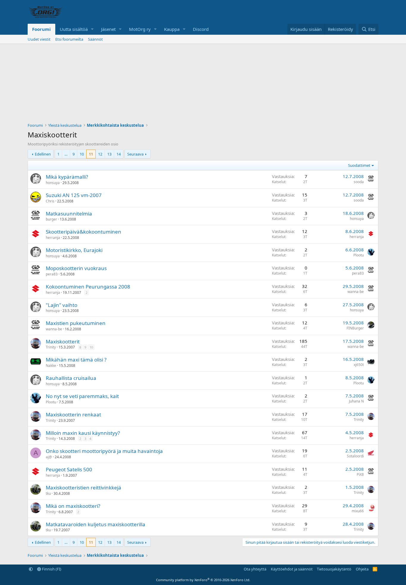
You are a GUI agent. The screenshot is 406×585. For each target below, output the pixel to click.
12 (100, 154)
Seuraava (135, 154)
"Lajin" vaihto (61, 305)
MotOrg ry (140, 29)
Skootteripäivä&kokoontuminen (83, 231)
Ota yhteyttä (255, 569)
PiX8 (360, 474)
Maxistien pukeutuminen (76, 323)
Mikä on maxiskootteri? (73, 505)
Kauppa (172, 29)
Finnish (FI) (51, 569)
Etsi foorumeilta (69, 39)
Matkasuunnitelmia (69, 213)
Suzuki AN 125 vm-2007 (74, 195)
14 (119, 154)
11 (91, 154)
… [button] (65, 154)
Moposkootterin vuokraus (76, 268)
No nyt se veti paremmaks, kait (82, 396)
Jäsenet (108, 29)
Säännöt (95, 39)
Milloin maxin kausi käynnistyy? (83, 432)
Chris (50, 201)
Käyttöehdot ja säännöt (292, 569)
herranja (53, 237)
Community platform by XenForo (203, 580)
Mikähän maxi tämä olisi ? (76, 359)
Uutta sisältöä (74, 29)
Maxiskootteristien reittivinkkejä (83, 487)
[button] (92, 29)
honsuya (53, 182)
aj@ (49, 456)
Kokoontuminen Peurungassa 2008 (88, 286)
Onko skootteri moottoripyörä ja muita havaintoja (104, 451)
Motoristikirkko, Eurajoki (74, 250)
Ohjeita (362, 569)
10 (82, 154)
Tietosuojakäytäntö (334, 569)
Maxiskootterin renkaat (73, 414)
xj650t (359, 364)
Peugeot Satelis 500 (69, 469)
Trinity (51, 347)
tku (48, 493)
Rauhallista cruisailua (71, 378)
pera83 (52, 274)
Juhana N (356, 401)
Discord (201, 29)
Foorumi (41, 29)
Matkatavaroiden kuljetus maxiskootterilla (95, 524)
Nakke (51, 365)
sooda (359, 181)
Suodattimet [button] (359, 165)
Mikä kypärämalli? (67, 176)
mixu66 (358, 510)
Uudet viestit (39, 39)
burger (51, 219)
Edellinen (43, 154)
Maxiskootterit (63, 341)
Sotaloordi (355, 456)
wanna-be (355, 291)
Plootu (358, 255)
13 (109, 154)
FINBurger (355, 328)
